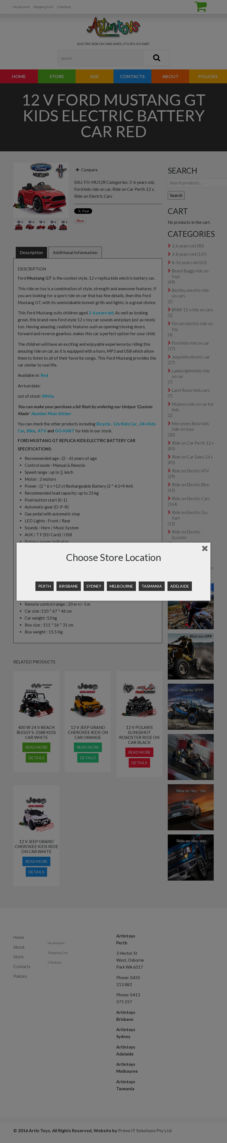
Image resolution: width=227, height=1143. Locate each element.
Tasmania (151, 586)
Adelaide (179, 586)
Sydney (93, 586)
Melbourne (121, 586)
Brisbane (68, 586)
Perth (44, 586)
